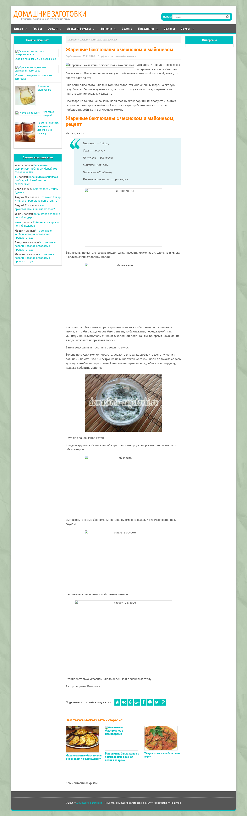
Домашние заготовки (50, 13)
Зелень (127, 28)
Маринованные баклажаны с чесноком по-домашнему (84, 757)
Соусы (185, 28)
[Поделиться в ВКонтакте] (124, 702)
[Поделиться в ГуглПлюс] (137, 702)
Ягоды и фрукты (79, 28)
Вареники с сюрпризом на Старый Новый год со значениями (36, 169)
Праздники (146, 28)
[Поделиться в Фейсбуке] (143, 702)
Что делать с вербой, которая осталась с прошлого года (33, 234)
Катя (18, 222)
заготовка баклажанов (123, 56)
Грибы (37, 28)
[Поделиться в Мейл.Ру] (150, 702)
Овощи (53, 28)
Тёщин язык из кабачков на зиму (162, 755)
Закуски (106, 28)
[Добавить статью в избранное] (117, 702)
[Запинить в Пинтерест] (163, 702)
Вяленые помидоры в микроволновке (35, 59)
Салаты (169, 28)
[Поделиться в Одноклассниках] (130, 702)
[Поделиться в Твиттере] (157, 702)
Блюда (18, 28)
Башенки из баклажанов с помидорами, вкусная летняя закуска (122, 757)
